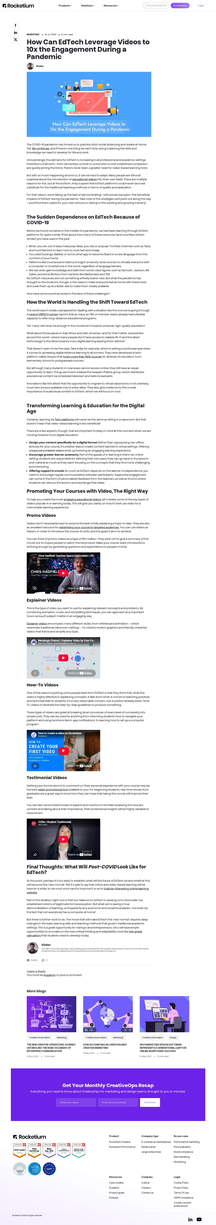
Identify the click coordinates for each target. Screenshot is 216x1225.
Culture (146, 1182)
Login (201, 5)
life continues (40, 148)
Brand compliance (183, 1151)
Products (64, 5)
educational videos (84, 179)
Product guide (116, 1192)
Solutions (86, 5)
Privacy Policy (181, 1187)
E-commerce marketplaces (156, 1141)
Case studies (116, 1182)
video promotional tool (53, 789)
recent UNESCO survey (43, 314)
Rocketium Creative (119, 1141)
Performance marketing (187, 1141)
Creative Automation (39, 1037)
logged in (50, 975)
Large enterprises (151, 1151)
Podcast (113, 1197)
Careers (146, 1187)
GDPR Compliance (184, 1197)
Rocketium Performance (122, 1146)
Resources (110, 5)
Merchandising (182, 1156)
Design (173, 1037)
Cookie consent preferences (182, 1204)
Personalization (182, 1146)
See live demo (180, 5)
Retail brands (149, 1146)
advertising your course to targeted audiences (89, 527)
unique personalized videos (46, 450)
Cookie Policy (181, 1182)
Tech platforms (64, 419)
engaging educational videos (82, 499)
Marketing (33, 34)
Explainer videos (37, 623)
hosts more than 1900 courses (82, 356)
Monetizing (180, 1161)
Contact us (148, 1192)
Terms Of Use (181, 1192)
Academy (114, 1187)
